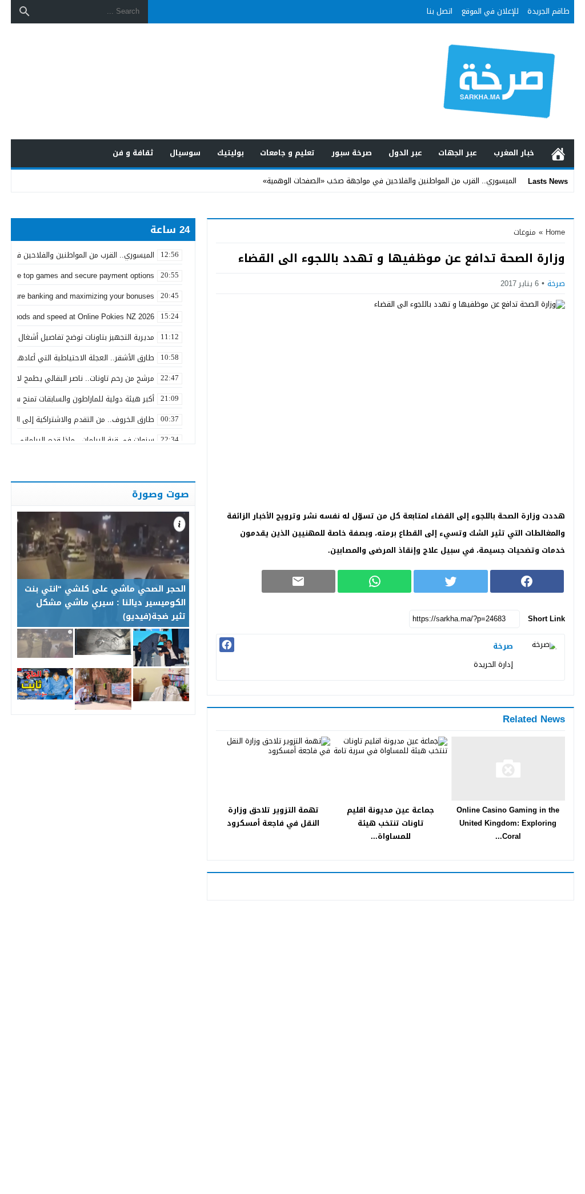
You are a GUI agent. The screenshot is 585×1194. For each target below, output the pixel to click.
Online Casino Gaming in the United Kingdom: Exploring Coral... (507, 823)
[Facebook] (227, 644)
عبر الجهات (457, 153)
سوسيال (185, 153)
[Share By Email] (298, 581)
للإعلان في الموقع (490, 11)
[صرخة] (541, 657)
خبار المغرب (514, 153)
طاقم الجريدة (548, 11)
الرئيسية (558, 153)
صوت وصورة (160, 494)
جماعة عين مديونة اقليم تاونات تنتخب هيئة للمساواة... (390, 823)
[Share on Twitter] (450, 581)
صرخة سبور (351, 153)
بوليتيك (230, 153)
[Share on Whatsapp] (374, 581)
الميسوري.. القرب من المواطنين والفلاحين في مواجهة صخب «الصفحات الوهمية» (389, 181)
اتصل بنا (439, 11)
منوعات (525, 232)
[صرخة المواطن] (500, 81)
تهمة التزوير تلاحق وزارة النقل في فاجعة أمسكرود (273, 816)
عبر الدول (405, 153)
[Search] (24, 11)
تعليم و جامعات (287, 153)
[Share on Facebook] (527, 581)
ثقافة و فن (133, 153)
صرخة (556, 283)
